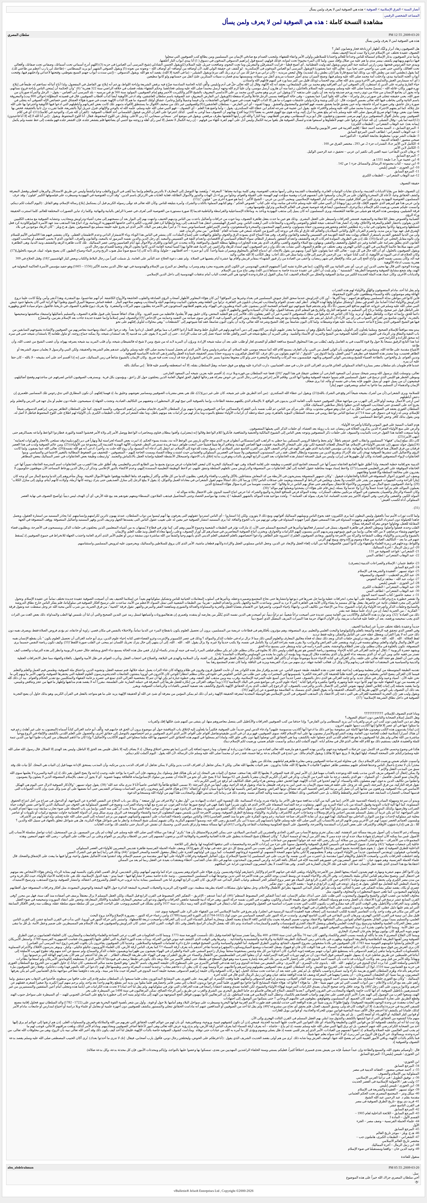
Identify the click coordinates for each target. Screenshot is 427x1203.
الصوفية (371, 9)
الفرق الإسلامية (390, 9)
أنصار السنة (412, 9)
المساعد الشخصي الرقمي (402, 15)
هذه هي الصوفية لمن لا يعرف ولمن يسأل (273, 22)
